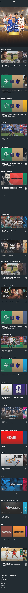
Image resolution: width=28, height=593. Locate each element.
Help (2, 571)
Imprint (2, 577)
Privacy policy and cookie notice (8, 575)
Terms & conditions (5, 573)
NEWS (2, 581)
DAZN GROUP (4, 579)
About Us (3, 585)
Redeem (3, 583)
